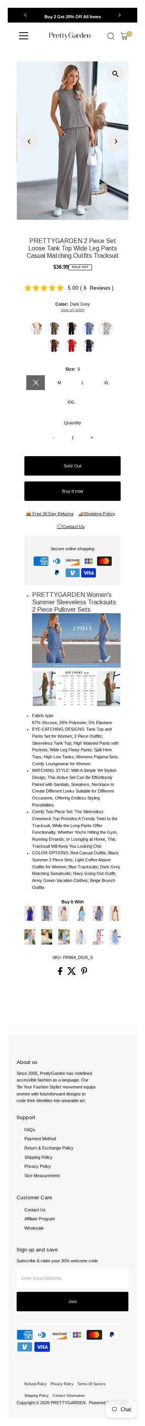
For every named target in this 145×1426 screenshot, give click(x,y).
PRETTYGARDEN (68, 1402)
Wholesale (34, 1228)
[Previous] (25, 15)
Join (72, 1301)
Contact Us (35, 1209)
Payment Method (40, 1138)
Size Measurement (42, 1175)
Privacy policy (62, 1384)
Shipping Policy (38, 1157)
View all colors (72, 310)
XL (106, 382)
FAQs (29, 1129)
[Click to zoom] (116, 74)
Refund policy (35, 1384)
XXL (71, 402)
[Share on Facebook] (60, 973)
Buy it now (72, 491)
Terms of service (91, 1384)
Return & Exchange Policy (48, 1148)
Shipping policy (36, 1396)
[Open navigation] (24, 36)
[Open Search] (110, 36)
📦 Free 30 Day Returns (49, 514)
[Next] (119, 15)
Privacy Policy (37, 1166)
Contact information (69, 1396)
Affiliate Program (39, 1218)
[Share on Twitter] (72, 973)
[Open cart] (124, 36)
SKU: (57, 957)
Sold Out (72, 466)
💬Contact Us (70, 527)
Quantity (72, 422)
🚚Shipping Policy (96, 514)
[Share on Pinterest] (84, 973)
